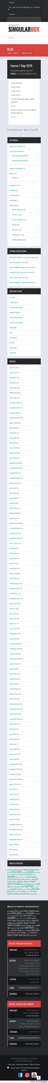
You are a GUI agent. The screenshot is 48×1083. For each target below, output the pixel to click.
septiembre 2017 (15, 598)
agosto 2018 (14, 543)
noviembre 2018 (15, 528)
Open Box (13, 353)
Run (31, 886)
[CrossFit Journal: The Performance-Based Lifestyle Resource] (24, 1070)
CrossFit (14, 215)
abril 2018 (13, 563)
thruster (28, 891)
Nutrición (12, 190)
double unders (31, 877)
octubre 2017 (14, 593)
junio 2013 (13, 854)
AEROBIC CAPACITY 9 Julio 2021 (20, 257)
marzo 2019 (13, 508)
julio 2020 (13, 428)
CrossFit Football (17, 220)
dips (17, 877)
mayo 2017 (13, 618)
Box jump (17, 872)
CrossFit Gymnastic (16, 307)
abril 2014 (13, 804)
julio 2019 (13, 488)
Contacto (12, 14)
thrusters (33, 891)
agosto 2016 (14, 664)
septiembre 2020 (15, 418)
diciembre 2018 (14, 523)
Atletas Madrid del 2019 (19, 161)
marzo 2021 (13, 388)
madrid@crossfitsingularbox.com (29, 988)
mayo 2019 (13, 498)
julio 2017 (13, 608)
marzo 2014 (13, 809)
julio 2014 (13, 789)
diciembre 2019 (14, 463)
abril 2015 (13, 744)
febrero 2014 (14, 814)
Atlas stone (18, 869)
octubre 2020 (14, 413)
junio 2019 (13, 493)
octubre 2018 (14, 533)
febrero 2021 (14, 393)
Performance (16, 235)
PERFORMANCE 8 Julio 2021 (19, 267)
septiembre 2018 (15, 538)
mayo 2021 (13, 378)
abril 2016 (13, 684)
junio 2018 (13, 553)
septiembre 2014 (15, 779)
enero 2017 (13, 639)
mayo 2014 (13, 799)
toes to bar (12, 893)
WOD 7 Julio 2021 (15, 277)
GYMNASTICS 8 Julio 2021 (18, 272)
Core (11, 332)
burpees (30, 872)
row (26, 886)
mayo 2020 (13, 438)
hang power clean (23, 879)
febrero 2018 (14, 573)
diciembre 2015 (14, 704)
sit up (24, 889)
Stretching (13, 337)
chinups (21, 874)
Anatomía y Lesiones (16, 146)
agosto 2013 (14, 844)
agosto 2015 (14, 724)
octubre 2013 (14, 834)
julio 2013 (13, 849)
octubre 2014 (14, 774)
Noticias (12, 185)
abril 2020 (13, 443)
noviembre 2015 (15, 709)
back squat (29, 869)
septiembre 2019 (15, 478)
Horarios (11, 2)
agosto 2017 (14, 603)
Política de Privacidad (22, 1064)
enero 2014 (13, 819)
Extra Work (13, 347)
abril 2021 (13, 383)
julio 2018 (13, 548)
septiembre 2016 (15, 659)
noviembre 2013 (15, 829)
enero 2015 (13, 759)
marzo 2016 (13, 689)
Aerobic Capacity (17, 210)
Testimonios (14, 195)
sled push (10, 891)
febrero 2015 (14, 754)
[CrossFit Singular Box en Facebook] (20, 1077)
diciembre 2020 (14, 403)
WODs (12, 205)
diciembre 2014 (14, 764)
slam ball (35, 889)
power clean (22, 881)
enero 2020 (13, 458)
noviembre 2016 (15, 649)
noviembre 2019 (15, 468)
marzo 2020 (13, 448)
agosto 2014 (14, 784)
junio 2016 (13, 674)
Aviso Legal (11, 1064)
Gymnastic (15, 230)
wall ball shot (24, 893)
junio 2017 (13, 613)
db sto (34, 875)
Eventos (12, 173)
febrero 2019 (14, 513)
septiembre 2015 (15, 719)
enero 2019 (13, 518)
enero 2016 (13, 699)
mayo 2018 (13, 558)
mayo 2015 (13, 739)
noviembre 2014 (15, 769)
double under (22, 877)
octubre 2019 (14, 473)
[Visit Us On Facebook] (38, 1079)
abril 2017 (13, 623)
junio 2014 (13, 794)
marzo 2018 (13, 568)
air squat (10, 869)
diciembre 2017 (14, 583)
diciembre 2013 (14, 824)
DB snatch (28, 874)
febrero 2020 (14, 453)
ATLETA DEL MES (15, 151)
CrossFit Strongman (16, 322)
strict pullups (21, 891)
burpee (24, 872)
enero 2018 (13, 578)
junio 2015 (13, 734)
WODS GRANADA (17, 240)
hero (30, 879)
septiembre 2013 (15, 839)
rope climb (20, 886)
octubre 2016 (14, 654)
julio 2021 (13, 367)
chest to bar (14, 874)
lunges (15, 882)
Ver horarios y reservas (32, 994)
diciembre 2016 (14, 644)
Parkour (12, 342)
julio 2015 (13, 729)
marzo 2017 (13, 629)
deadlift (11, 877)
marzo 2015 (13, 749)
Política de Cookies (34, 1064)
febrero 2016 (14, 694)
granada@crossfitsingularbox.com (28, 1038)
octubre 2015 (14, 714)
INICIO (9, 53)
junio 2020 (13, 433)
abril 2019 (13, 503)
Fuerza (16, 53)
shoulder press (16, 889)
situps (28, 889)
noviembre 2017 (15, 588)
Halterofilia (13, 327)
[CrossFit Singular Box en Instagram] (27, 1077)
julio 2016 (13, 669)
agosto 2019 (14, 483)
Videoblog (13, 200)
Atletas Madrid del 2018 (19, 156)
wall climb (33, 894)
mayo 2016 (13, 679)
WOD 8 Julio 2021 (15, 262)
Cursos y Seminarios (16, 168)
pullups (18, 884)
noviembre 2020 (15, 408)
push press (26, 884)
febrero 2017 (14, 634)
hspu (34, 879)
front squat (12, 879)
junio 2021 (13, 372)
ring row (13, 887)
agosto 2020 (14, 423)
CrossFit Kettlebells (16, 317)
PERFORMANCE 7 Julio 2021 (19, 282)
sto (16, 891)
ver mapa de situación (32, 955)
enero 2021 (13, 398)
